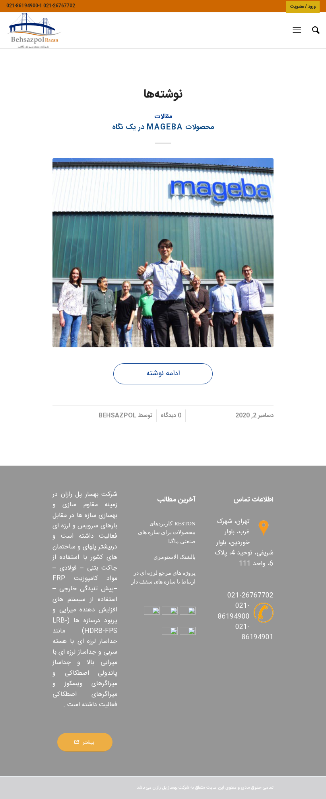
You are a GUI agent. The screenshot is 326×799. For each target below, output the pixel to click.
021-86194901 (254, 632)
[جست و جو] (312, 30)
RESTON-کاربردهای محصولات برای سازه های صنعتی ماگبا (167, 532)
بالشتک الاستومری (174, 556)
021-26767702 (59, 6)
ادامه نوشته (163, 374)
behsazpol (117, 416)
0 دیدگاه (171, 416)
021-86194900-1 (24, 6)
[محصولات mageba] (163, 252)
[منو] (298, 30)
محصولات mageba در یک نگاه (163, 127)
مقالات (163, 117)
